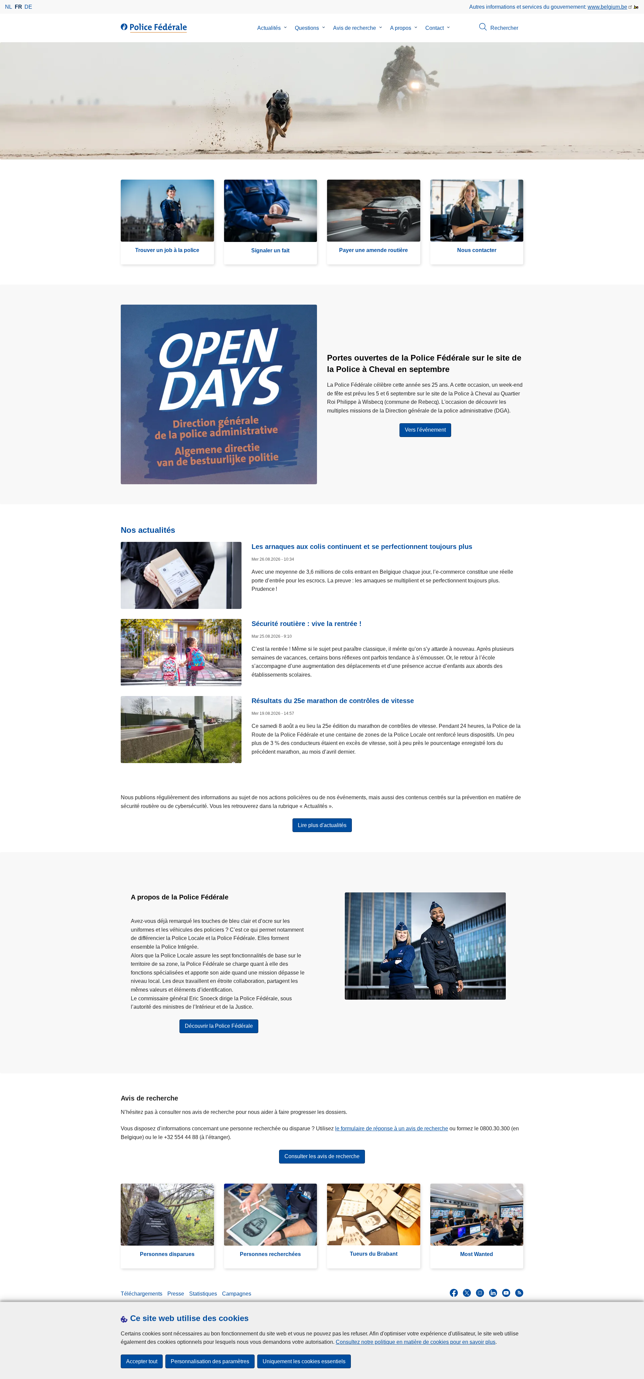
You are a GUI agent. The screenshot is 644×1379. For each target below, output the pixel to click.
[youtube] (506, 1293)
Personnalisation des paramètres (210, 1361)
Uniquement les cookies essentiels (304, 1361)
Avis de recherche (354, 28)
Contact (434, 28)
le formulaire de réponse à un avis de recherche (391, 1128)
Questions (307, 28)
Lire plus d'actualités (322, 825)
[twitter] (467, 1293)
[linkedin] (493, 1293)
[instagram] (480, 1293)
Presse (175, 1294)
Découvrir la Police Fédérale (219, 1026)
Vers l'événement (425, 430)
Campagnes (236, 1294)
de (28, 7)
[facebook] (454, 1293)
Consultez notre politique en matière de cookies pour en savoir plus (415, 1342)
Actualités (269, 28)
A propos (400, 28)
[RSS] (519, 1293)
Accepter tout (141, 1361)
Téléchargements (141, 1294)
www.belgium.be (607, 7)
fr (18, 7)
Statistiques (203, 1294)
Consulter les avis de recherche (322, 1156)
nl (8, 7)
